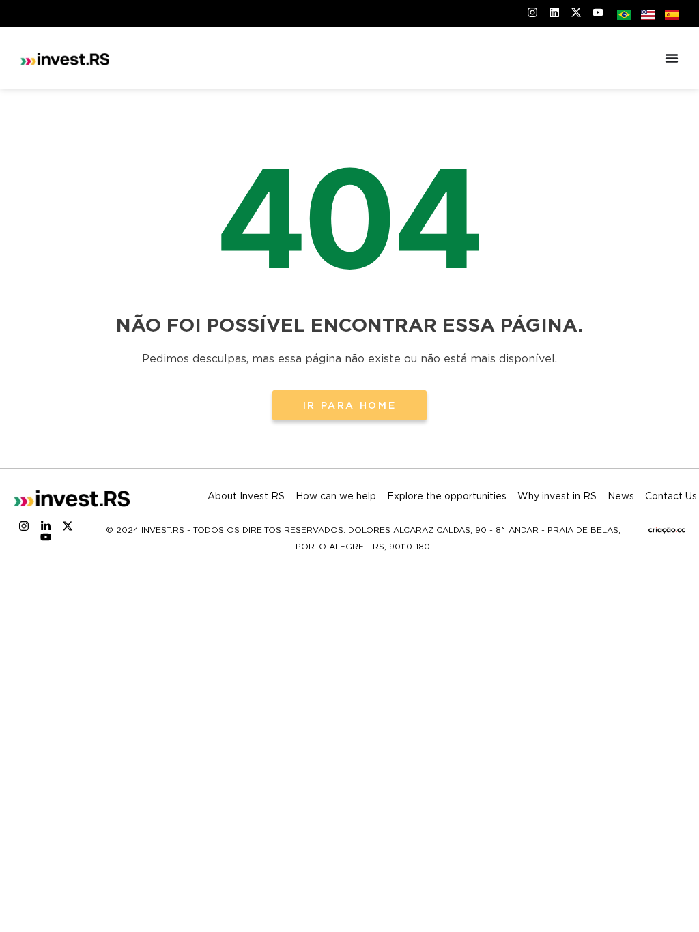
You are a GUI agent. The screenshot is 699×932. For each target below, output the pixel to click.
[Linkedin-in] (45, 526)
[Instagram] (23, 526)
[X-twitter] (67, 526)
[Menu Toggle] (672, 58)
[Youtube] (45, 536)
